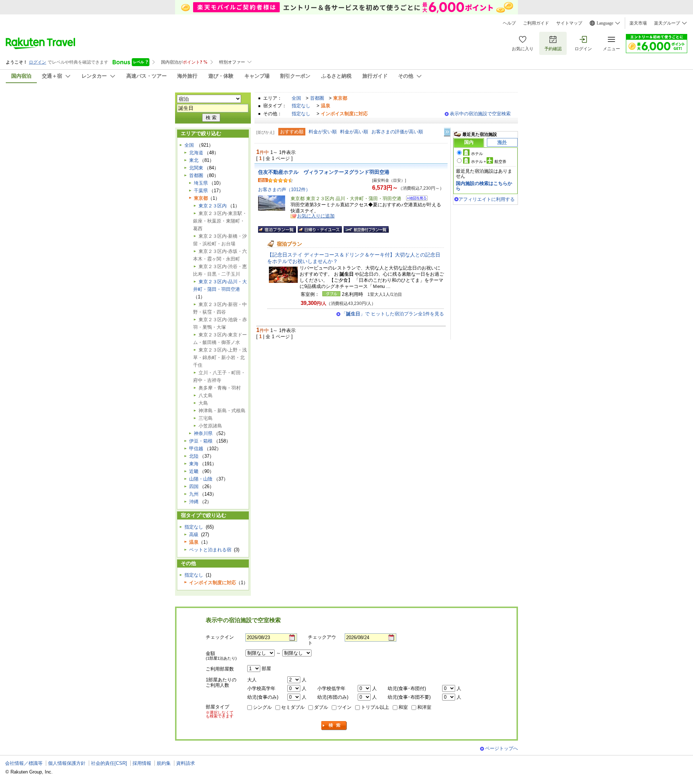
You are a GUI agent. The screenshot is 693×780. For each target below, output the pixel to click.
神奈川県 (203, 433)
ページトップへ (501, 748)
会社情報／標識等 (24, 763)
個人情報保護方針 (67, 763)
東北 (194, 160)
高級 (194, 534)
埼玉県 (201, 183)
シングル (262, 707)
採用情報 (141, 763)
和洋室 (424, 707)
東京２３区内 (213, 205)
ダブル (321, 707)
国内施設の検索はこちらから (484, 186)
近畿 (194, 471)
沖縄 (194, 501)
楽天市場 (638, 23)
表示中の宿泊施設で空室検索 (480, 113)
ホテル (477, 153)
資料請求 (185, 763)
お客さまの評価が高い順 (397, 131)
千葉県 (201, 190)
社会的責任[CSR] (109, 763)
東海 (194, 463)
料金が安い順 (323, 131)
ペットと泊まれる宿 (210, 549)
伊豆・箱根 (201, 441)
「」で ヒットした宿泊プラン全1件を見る (392, 313)
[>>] (447, 132)
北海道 (196, 152)
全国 (296, 98)
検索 (334, 725)
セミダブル (293, 707)
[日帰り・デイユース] (320, 229)
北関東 (196, 168)
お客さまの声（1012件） (284, 189)
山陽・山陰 (201, 479)
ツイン (344, 707)
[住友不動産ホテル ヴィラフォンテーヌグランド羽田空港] (414, 199)
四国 (194, 486)
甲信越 (196, 448)
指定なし (301, 105)
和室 (403, 707)
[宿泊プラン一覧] (277, 229)
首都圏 (317, 98)
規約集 (164, 763)
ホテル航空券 (488, 161)
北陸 (194, 456)
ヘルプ (509, 23)
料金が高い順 (354, 131)
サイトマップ (569, 23)
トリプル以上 (375, 707)
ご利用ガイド (536, 23)
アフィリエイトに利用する (486, 199)
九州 (194, 494)
